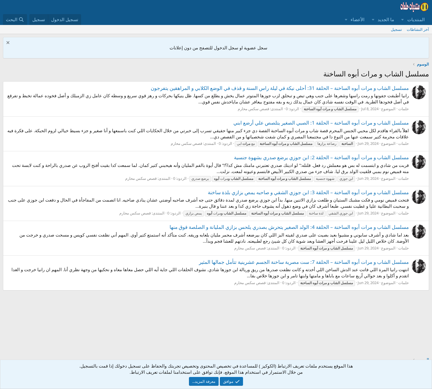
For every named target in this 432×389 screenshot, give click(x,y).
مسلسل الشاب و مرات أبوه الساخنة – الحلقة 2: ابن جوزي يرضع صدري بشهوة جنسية (321, 157)
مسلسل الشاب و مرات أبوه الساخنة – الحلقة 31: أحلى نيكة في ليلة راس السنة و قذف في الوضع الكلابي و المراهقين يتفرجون (280, 88)
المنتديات (416, 19)
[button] (402, 19)
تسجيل (396, 29)
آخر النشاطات (418, 29)
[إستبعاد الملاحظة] (8, 43)
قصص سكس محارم (253, 108)
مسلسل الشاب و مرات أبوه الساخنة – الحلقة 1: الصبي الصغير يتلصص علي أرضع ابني (321, 122)
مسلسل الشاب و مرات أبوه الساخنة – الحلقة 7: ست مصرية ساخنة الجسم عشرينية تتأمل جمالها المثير (304, 262)
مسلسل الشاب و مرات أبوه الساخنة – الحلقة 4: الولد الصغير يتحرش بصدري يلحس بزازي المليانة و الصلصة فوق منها (289, 227)
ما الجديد (386, 19)
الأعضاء (357, 19)
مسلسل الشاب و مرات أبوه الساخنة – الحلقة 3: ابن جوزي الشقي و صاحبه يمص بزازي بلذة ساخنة (308, 192)
